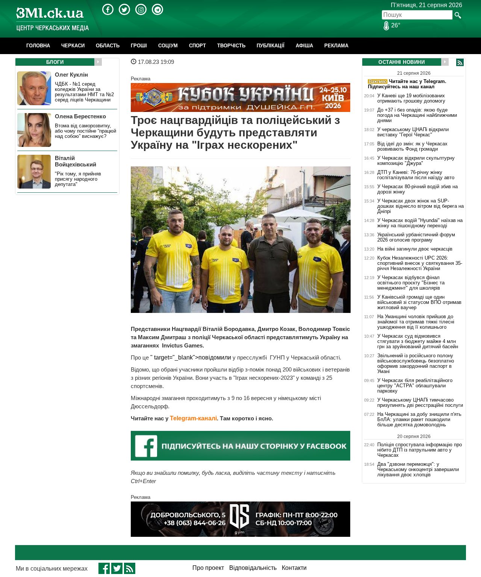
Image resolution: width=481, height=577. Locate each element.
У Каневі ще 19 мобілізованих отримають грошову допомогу (411, 98)
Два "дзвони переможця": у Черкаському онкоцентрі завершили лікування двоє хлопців (418, 469)
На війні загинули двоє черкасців (414, 249)
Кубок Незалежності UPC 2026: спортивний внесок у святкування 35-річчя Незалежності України (419, 263)
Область (107, 45)
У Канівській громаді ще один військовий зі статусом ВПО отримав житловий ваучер (419, 302)
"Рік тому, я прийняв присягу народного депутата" (78, 179)
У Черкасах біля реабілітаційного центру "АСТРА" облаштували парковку (414, 386)
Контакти (294, 568)
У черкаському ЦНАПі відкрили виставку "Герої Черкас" (413, 132)
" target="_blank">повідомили (190, 357)
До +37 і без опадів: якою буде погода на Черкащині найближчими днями (417, 115)
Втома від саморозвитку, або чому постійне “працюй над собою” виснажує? (85, 131)
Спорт (197, 45)
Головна (38, 45)
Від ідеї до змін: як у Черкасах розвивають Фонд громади (412, 146)
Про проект (208, 568)
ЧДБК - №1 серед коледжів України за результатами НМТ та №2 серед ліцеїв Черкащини (84, 92)
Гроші (139, 45)
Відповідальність (253, 568)
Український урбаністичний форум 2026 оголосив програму (416, 237)
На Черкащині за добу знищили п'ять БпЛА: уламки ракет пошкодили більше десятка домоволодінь (419, 419)
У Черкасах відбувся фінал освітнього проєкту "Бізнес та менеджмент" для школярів (411, 283)
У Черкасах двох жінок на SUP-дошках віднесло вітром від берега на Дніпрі (420, 206)
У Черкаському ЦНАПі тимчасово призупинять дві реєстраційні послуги (420, 402)
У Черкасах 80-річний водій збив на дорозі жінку (417, 189)
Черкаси (73, 45)
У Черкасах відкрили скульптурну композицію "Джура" (416, 161)
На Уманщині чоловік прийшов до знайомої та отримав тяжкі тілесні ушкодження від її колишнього (415, 322)
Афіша (304, 45)
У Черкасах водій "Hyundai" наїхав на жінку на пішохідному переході (420, 223)
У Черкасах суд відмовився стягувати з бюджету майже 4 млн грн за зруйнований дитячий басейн (417, 341)
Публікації (270, 45)
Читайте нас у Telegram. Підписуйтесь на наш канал (407, 84)
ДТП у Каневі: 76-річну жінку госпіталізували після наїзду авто (415, 175)
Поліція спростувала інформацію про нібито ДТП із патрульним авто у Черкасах (419, 450)
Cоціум (168, 45)
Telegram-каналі (193, 418)
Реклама (336, 45)
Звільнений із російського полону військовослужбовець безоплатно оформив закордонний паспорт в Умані (415, 363)
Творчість (231, 45)
